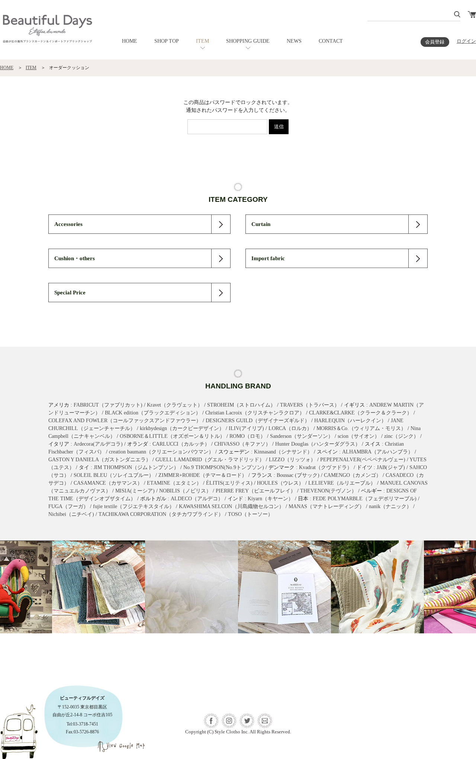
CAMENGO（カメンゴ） (352, 475)
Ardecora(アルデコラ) (98, 444)
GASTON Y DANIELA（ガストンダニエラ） (99, 459)
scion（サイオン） (359, 436)
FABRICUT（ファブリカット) (108, 405)
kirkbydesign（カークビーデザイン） (182, 428)
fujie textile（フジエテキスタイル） (133, 506)
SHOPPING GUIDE (248, 41)
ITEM (202, 41)
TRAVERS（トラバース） (310, 405)
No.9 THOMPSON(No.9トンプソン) (223, 467)
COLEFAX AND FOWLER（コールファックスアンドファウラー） (124, 420)
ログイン (466, 41)
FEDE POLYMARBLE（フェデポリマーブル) (364, 498)
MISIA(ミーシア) (135, 491)
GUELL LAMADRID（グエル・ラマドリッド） (209, 459)
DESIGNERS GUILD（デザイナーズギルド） (258, 420)
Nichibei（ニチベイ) (71, 514)
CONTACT (331, 41)
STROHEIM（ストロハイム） (241, 405)
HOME (129, 41)
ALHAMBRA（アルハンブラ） (377, 452)
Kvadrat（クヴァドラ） (325, 467)
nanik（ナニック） (390, 506)
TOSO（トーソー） (250, 514)
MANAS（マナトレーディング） (326, 506)
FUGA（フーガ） (68, 506)
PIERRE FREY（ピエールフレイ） (256, 491)
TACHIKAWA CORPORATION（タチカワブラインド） (161, 514)
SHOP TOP (166, 41)
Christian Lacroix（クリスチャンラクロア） (255, 413)
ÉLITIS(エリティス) (229, 483)
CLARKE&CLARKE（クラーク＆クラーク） (360, 413)
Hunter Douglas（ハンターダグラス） (317, 444)
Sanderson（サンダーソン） (301, 436)
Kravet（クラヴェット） (175, 405)
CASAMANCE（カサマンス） (108, 483)
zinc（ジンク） (401, 436)
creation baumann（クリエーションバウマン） (161, 452)
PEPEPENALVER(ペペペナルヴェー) (362, 459)
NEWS (294, 41)
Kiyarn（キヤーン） (270, 498)
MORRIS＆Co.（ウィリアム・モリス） (361, 428)
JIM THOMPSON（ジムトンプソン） (136, 467)
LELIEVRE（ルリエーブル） (342, 483)
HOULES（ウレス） (280, 483)
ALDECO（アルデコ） (197, 498)
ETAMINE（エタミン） (174, 483)
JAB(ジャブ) (391, 467)
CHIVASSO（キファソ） (242, 444)
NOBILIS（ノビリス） (185, 491)
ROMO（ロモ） (247, 436)
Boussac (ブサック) (298, 475)
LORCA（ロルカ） (290, 428)
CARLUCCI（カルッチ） (181, 444)
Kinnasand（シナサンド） (283, 452)
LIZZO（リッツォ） (292, 459)
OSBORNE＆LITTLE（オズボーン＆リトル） (172, 436)
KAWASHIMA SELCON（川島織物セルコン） (231, 506)
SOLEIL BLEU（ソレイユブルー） (114, 475)
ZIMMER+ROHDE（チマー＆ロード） (202, 475)
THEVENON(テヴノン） (328, 491)
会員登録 (434, 42)
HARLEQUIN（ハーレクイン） (350, 420)
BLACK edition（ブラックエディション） (153, 413)
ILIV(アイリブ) (246, 428)
